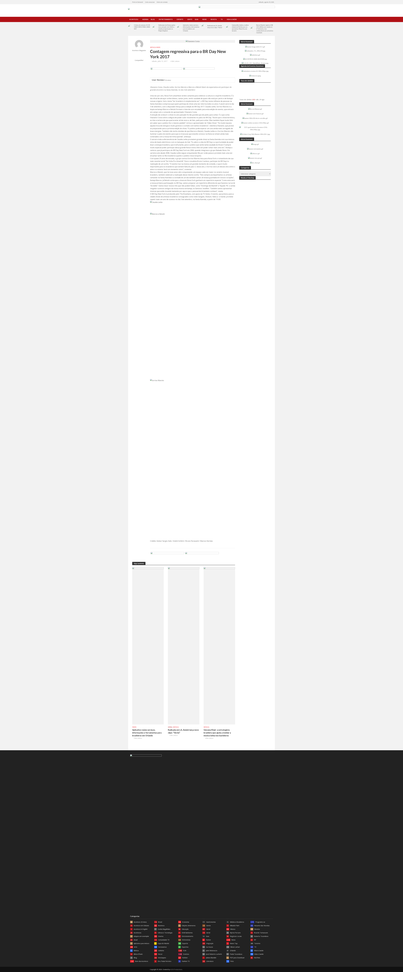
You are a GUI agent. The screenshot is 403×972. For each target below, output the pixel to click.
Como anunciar (150, 2)
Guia (196, 19)
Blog (153, 19)
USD (253, 99)
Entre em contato (162, 2)
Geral (170, 727)
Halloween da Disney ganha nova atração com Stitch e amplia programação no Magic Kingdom (166, 28)
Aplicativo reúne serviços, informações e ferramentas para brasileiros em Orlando (191, 28)
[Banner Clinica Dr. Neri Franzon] (202, 557)
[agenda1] (166, 72)
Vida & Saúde (232, 19)
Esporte (180, 19)
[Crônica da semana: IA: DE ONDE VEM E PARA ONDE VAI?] (130, 27)
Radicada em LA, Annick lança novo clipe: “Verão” (214, 26)
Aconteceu (133, 19)
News (204, 19)
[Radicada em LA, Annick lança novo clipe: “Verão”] (204, 26)
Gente (189, 19)
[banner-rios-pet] (167, 557)
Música (153, 47)
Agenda (145, 19)
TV (222, 19)
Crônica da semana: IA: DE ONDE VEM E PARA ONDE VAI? (142, 27)
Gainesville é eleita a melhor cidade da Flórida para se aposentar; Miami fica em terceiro (240, 28)
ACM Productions (176, 969)
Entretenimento (166, 19)
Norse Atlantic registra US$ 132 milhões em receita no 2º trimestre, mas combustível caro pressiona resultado (264, 28)
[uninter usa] (199, 72)
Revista (214, 19)
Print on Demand (137, 2)
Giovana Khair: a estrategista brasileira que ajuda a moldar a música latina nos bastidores (217, 733)
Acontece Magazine (139, 50)
